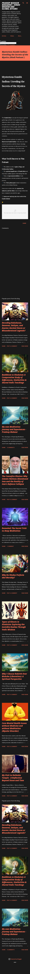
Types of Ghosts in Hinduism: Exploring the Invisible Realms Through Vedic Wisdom (14, 625)
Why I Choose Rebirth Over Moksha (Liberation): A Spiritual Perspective (14, 676)
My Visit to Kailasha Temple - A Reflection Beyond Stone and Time (13, 778)
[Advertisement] (15, 282)
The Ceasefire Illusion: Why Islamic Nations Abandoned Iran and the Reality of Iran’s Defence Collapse (15, 480)
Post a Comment (12, 346)
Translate (12, 44)
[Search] (23, 3)
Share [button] (24, 223)
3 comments (10, 447)
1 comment (10, 546)
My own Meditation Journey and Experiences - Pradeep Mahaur (14, 429)
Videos (12, 36)
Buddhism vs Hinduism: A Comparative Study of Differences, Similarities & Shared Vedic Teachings (14, 378)
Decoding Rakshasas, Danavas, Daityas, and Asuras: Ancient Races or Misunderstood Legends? (13, 326)
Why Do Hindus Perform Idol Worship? (13, 576)
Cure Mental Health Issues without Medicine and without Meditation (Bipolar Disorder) (14, 727)
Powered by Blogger (16, 959)
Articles (4, 36)
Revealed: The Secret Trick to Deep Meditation (14, 529)
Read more (25, 346)
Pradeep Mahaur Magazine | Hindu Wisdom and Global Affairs (11, 6)
